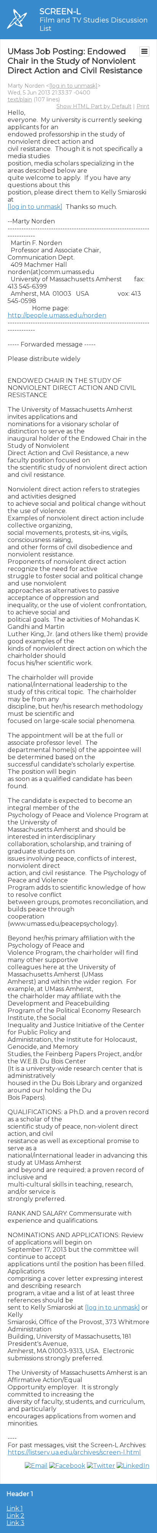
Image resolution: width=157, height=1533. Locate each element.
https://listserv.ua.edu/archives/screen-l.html (74, 1452)
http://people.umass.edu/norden (57, 315)
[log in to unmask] (73, 85)
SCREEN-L (60, 11)
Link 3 (15, 1523)
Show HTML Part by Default (93, 106)
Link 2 (15, 1515)
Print (142, 106)
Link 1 (14, 1508)
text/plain (20, 99)
